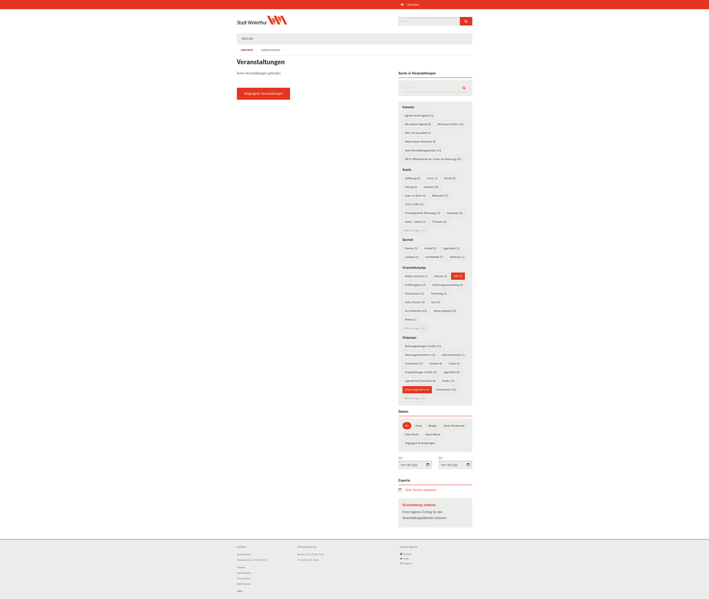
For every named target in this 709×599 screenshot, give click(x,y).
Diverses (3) (440, 276)
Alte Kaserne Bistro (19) (450, 124)
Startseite (247, 50)
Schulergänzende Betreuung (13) (422, 213)
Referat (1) (410, 319)
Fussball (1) (430, 248)
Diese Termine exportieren (420, 490)
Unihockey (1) (457, 257)
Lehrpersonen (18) (446, 389)
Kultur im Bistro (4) (415, 195)
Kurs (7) (435, 302)
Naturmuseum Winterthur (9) (420, 141)
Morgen (433, 425)
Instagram (408, 563)
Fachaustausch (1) (414, 293)
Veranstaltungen (270, 50)
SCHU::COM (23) (414, 204)
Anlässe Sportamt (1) (416, 276)
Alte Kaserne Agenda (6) (418, 124)
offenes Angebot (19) (445, 310)
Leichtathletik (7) (434, 257)
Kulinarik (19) (431, 187)
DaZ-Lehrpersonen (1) (453, 354)
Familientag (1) (439, 293)
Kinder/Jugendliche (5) (417, 389)
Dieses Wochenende (454, 425)
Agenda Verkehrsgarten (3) (419, 115)
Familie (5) (449, 178)
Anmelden (413, 4)
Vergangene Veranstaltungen (263, 93)
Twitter (406, 559)
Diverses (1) (411, 248)
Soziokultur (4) (454, 213)
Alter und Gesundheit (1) (418, 132)
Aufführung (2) (412, 178)
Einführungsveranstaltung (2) (447, 284)
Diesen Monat (432, 434)
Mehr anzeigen (413, 230)
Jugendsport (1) (451, 248)
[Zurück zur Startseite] (262, 23)
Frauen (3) (454, 363)
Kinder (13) (448, 380)
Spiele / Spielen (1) (415, 221)
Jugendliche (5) (451, 372)
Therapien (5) (439, 221)
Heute (418, 425)
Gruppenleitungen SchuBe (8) (421, 372)
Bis (440, 458)
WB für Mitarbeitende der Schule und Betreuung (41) (433, 159)
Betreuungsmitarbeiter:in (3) (420, 354)
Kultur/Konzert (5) (415, 302)
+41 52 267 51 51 (259, 560)
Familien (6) (436, 363)
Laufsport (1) (412, 257)
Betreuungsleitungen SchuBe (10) (423, 346)
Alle (407, 425)
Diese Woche (412, 434)
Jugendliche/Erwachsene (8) (420, 380)
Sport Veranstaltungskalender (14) (423, 150)
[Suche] (466, 21)
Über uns (247, 38)
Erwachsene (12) (414, 363)
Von (400, 458)
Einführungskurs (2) (415, 284)
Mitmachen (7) (440, 195)
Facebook (408, 554)
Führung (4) (411, 187)
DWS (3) (457, 276)
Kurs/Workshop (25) (416, 310)
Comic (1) (432, 178)
